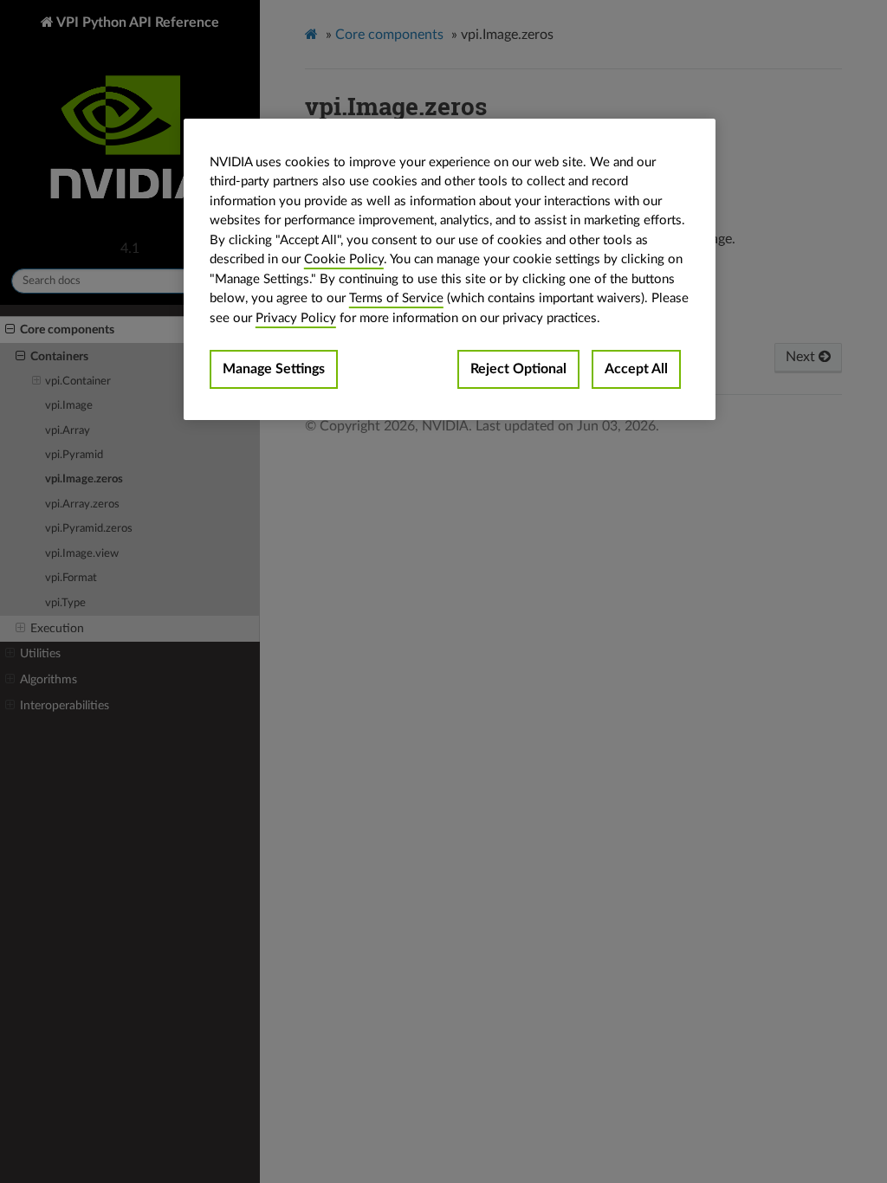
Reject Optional (518, 369)
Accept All (636, 369)
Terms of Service (396, 298)
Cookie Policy (344, 259)
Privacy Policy (296, 318)
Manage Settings (274, 369)
